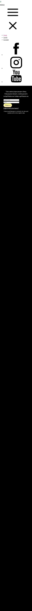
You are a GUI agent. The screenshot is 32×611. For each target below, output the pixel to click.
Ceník (5, 37)
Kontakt (6, 40)
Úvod (5, 35)
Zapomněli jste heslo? (11, 108)
